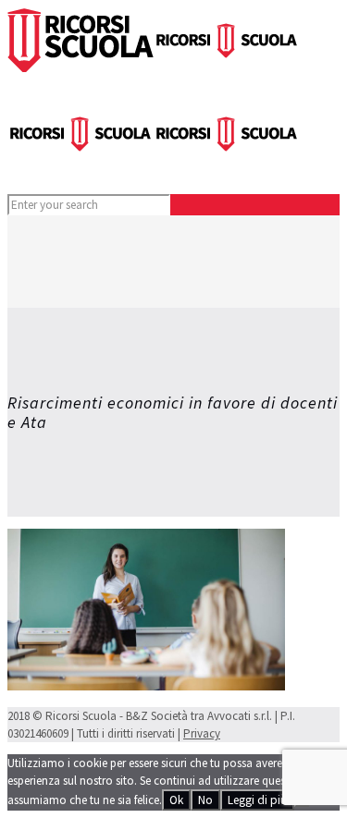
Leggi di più (257, 800)
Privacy (201, 733)
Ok (176, 800)
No (205, 800)
